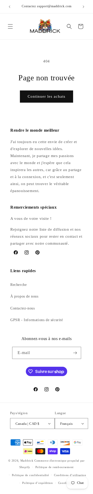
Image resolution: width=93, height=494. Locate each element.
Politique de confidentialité (30, 475)
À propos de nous (24, 296)
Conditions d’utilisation (70, 475)
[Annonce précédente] (9, 6)
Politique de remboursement (54, 467)
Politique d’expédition (37, 482)
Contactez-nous (22, 308)
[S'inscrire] (75, 353)
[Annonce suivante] (83, 6)
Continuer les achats (46, 96)
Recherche (18, 285)
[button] (10, 26)
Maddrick (27, 460)
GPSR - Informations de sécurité (36, 320)
